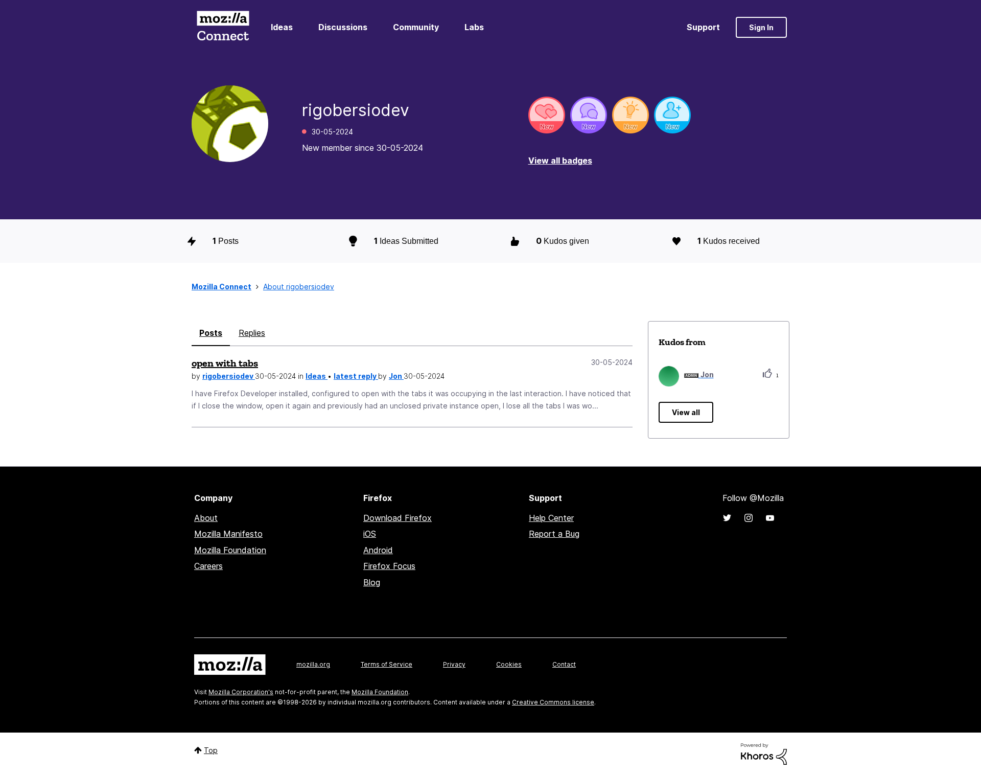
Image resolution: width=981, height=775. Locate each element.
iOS (369, 534)
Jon (396, 376)
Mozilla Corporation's (240, 692)
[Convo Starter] (588, 115)
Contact (564, 664)
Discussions (342, 27)
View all (686, 412)
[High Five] (546, 115)
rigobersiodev (228, 376)
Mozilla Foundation (230, 550)
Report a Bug (554, 534)
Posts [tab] (210, 333)
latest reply (356, 376)
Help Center (551, 518)
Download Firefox (397, 518)
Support (703, 27)
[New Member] (672, 115)
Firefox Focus (389, 566)
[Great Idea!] (630, 115)
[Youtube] (770, 517)
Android (378, 550)
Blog (371, 582)
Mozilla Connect (222, 27)
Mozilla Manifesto (228, 534)
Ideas (282, 27)
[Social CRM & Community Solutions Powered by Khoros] (764, 753)
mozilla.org (313, 664)
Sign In (761, 27)
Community (416, 27)
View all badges (560, 160)
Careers (208, 566)
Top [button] (211, 750)
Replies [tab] (252, 333)
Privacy (454, 664)
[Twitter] (727, 517)
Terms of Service (386, 664)
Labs (474, 27)
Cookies (509, 664)
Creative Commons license (553, 702)
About (206, 518)
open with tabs (225, 363)
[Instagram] (748, 517)
